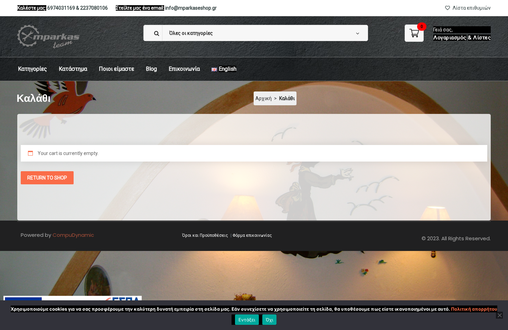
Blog (151, 69)
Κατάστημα (73, 69)
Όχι (269, 319)
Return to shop (47, 178)
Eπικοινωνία (184, 69)
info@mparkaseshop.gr (191, 8)
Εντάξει (246, 319)
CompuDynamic (73, 235)
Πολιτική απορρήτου (474, 309)
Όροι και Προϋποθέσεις (205, 235)
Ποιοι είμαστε (116, 69)
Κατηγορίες (32, 69)
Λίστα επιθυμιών (471, 8)
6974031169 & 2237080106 (77, 8)
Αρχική (263, 98)
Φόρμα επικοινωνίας (252, 235)
